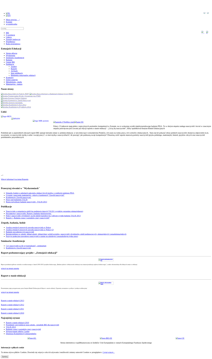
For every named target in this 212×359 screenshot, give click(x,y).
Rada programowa (13, 44)
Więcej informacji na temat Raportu (14, 179)
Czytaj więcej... (109, 352)
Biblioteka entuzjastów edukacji (23, 75)
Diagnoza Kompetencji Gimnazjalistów (21, 334)
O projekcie (10, 35)
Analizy (14, 66)
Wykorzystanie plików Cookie (17, 331)
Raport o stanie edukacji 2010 (17, 323)
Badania (9, 60)
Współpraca (10, 42)
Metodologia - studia (14, 82)
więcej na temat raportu (10, 292)
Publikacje (10, 64)
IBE (7, 33)
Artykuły (14, 71)
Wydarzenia (10, 55)
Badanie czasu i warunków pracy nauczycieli (23, 329)
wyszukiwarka (11, 24)
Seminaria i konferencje (15, 58)
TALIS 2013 (11, 327)
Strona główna (11, 53)
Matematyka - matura (14, 84)
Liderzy (9, 37)
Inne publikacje (17, 73)
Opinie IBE (10, 62)
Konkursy (10, 78)
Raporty (14, 69)
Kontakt (9, 22)
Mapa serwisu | (13, 20)
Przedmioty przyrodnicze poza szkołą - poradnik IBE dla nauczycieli (32, 325)
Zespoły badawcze (13, 39)
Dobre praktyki (12, 80)
